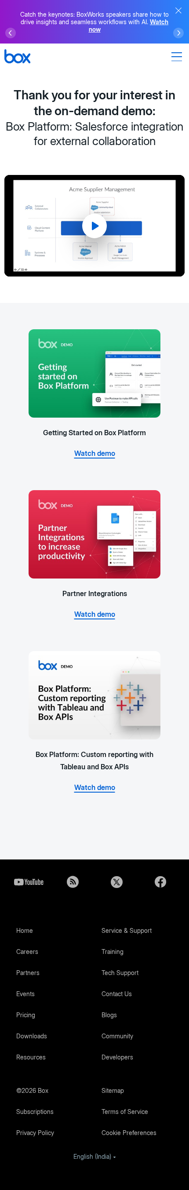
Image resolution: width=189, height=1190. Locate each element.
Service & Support (127, 930)
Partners (28, 972)
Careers (27, 951)
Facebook (160, 882)
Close (178, 10)
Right (178, 33)
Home (24, 930)
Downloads (31, 1036)
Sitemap (113, 1090)
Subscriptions (35, 1111)
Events (25, 993)
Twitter (116, 882)
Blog (72, 882)
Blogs (109, 1015)
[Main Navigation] (178, 56)
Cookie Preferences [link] (129, 1132)
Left (10, 33)
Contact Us (117, 993)
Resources (31, 1057)
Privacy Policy (35, 1132)
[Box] (17, 57)
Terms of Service (125, 1111)
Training (113, 951)
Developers (117, 1057)
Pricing (25, 1015)
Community (117, 1036)
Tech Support (120, 972)
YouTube (29, 882)
